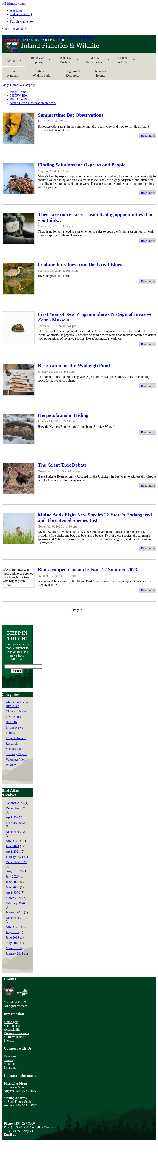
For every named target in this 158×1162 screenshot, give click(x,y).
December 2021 (16, 831)
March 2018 (14, 948)
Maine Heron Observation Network (33, 103)
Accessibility (12, 1029)
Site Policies (12, 1025)
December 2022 (16, 808)
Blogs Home (10, 85)
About (8, 62)
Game (10, 74)
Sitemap (9, 1040)
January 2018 (14, 953)
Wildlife (11, 765)
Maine (39, 74)
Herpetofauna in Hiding (63, 415)
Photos (10, 732)
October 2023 (15, 803)
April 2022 (13, 817)
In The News (14, 727)
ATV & (92, 61)
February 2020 (15, 903)
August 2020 (14, 871)
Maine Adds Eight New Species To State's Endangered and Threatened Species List (95, 517)
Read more (148, 135)
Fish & (120, 61)
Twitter (8, 1060)
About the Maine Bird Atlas (17, 704)
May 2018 (12, 943)
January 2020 (14, 912)
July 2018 (12, 932)
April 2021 (13, 851)
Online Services (20, 14)
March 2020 (14, 898)
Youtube (9, 1064)
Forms (14, 50)
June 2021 (12, 846)
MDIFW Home (14, 1037)
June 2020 (12, 882)
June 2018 (12, 937)
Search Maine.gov (22, 21)
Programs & (70, 74)
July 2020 (12, 876)
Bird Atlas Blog (20, 99)
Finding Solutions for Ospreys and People (81, 164)
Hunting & (34, 61)
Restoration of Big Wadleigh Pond (74, 365)
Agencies (16, 10)
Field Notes (13, 716)
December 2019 (16, 917)
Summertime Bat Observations (70, 115)
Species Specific (16, 749)
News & (98, 74)
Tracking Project (16, 754)
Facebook (10, 1056)
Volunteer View (16, 759)
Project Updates (16, 738)
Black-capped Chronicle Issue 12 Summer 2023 (87, 569)
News (13, 46)
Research (12, 743)
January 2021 (14, 857)
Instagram (10, 1067)
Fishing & (62, 61)
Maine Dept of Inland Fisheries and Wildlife (48, 37)
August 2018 (14, 926)
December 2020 (16, 862)
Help (13, 18)
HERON (11, 722)
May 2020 (12, 887)
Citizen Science (16, 711)
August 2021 (14, 840)
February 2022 (15, 822)
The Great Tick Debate (62, 465)
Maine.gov (11, 1022)
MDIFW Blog (19, 95)
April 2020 (13, 892)
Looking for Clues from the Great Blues (80, 264)
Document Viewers (16, 1033)
